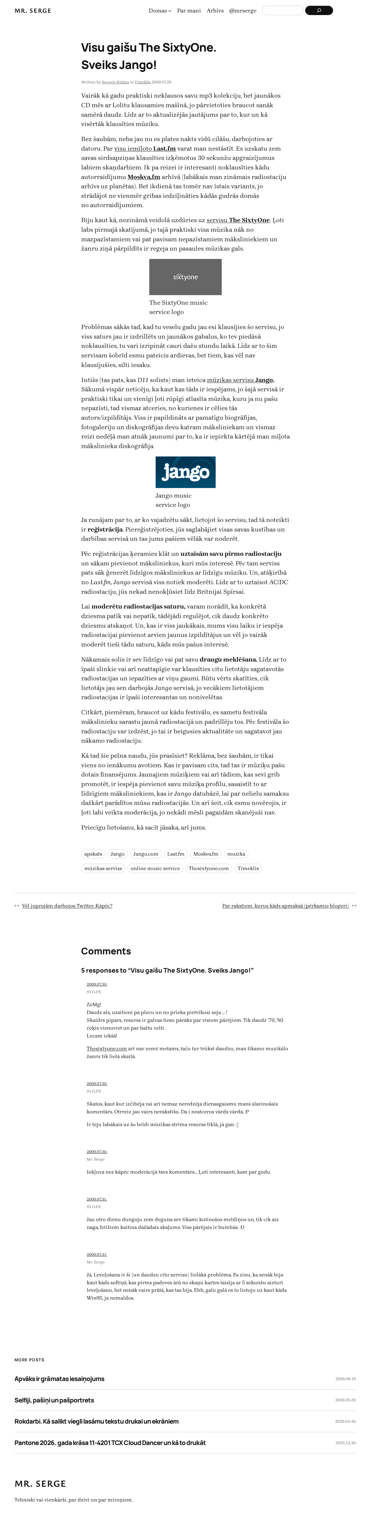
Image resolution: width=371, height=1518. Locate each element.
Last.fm (176, 854)
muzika (236, 854)
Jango (264, 379)
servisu (238, 220)
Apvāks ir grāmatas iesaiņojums (59, 1378)
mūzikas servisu (231, 379)
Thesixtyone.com (209, 868)
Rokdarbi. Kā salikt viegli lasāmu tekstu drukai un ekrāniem (96, 1421)
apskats (93, 854)
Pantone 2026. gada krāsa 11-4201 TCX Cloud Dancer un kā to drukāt (110, 1442)
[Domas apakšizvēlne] (170, 10)
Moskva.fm (206, 854)
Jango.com (146, 854)
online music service (155, 868)
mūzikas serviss (103, 868)
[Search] (319, 10)
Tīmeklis (142, 82)
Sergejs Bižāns (115, 82)
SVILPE (94, 991)
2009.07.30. (97, 984)
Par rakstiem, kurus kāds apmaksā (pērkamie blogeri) (285, 906)
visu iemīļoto (145, 148)
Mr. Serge (33, 10)
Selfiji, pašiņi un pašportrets (54, 1400)
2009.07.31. (97, 1199)
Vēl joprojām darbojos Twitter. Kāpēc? (67, 906)
